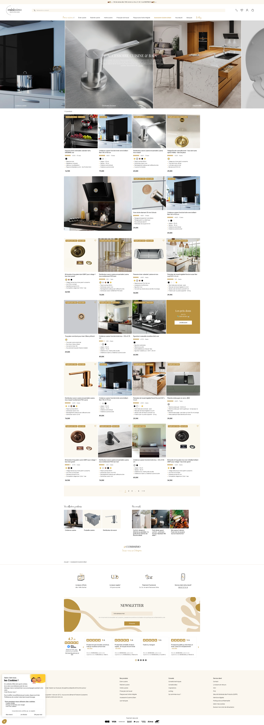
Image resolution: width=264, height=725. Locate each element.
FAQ (214, 691)
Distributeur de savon (60, 105)
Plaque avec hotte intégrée (141, 17)
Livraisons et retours (219, 685)
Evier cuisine (124, 681)
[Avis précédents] (83, 647)
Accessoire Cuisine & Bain (162, 17)
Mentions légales (218, 697)
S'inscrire (132, 623)
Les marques (124, 701)
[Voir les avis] (81, 155)
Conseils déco (173, 685)
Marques (189, 17)
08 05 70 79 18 (183, 587)
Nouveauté (178, 17)
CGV (214, 688)
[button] (253, 10)
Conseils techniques (175, 681)
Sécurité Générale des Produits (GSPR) (225, 694)
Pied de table (148, 105)
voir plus (89, 648)
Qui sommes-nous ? (175, 694)
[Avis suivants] (198, 647)
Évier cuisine (82, 17)
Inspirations (172, 688)
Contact (215, 681)
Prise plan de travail (123, 17)
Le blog (171, 691)
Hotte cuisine (108, 17)
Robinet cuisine (95, 17)
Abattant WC (236, 105)
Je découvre (183, 322)
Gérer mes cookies (219, 704)
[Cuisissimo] (14, 10)
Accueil (66, 562)
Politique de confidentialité (221, 701)
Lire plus (140, 65)
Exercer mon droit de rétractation (223, 707)
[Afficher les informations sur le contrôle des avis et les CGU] (80, 650)
